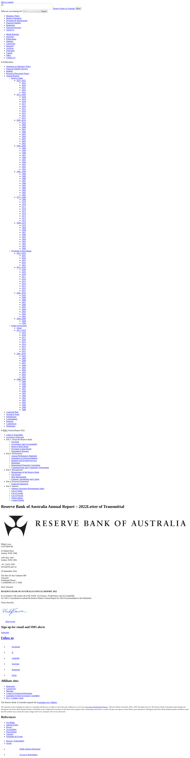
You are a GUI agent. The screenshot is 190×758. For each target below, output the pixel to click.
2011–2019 (21, 330)
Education (10, 51)
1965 (24, 237)
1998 (24, 153)
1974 (24, 213)
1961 (24, 246)
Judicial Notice (12, 725)
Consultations (11, 419)
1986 (24, 183)
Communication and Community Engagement (30, 467)
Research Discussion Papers (17, 73)
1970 (24, 225)
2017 (24, 104)
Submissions (11, 417)
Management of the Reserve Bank (25, 472)
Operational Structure (20, 451)
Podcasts (9, 421)
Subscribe (5, 632)
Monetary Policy (13, 16)
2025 (24, 83)
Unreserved (11, 689)
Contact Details (17, 500)
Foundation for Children (47, 702)
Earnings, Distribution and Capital (25, 479)
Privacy (9, 727)
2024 (24, 85)
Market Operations (13, 18)
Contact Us (10, 58)
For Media (10, 722)
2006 (24, 132)
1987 (24, 181)
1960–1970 (21, 223)
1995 (24, 160)
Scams (9, 743)
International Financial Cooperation (25, 465)
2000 (24, 148)
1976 (24, 209)
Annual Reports (12, 76)
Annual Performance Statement (24, 456)
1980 (24, 199)
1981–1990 (21, 171)
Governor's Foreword (15, 437)
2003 (24, 139)
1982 (24, 192)
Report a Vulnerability (15, 741)
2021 (24, 92)
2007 (24, 129)
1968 (24, 230)
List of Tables (16, 491)
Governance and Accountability (24, 444)
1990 (24, 174)
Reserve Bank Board (19, 446)
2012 (24, 115)
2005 (24, 134)
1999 (24, 150)
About (19, 328)
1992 (24, 167)
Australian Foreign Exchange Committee (23, 696)
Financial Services (13, 27)
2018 (24, 101)
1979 (24, 202)
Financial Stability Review (17, 69)
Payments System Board (21, 251)
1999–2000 (21, 319)
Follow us (7, 638)
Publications (11, 39)
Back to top (10, 621)
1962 (24, 244)
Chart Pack (10, 44)
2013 (24, 113)
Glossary (9, 734)
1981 (24, 195)
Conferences (11, 424)
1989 (24, 176)
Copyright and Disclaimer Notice (96, 707)
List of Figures (17, 495)
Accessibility (11, 729)
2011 (24, 118)
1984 (24, 188)
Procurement (11, 732)
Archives (10, 48)
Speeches (10, 37)
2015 (24, 108)
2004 (24, 136)
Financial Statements (19, 484)
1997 (24, 155)
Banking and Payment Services (24, 460)
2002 (24, 141)
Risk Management (18, 477)
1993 (24, 164)
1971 (24, 220)
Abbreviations (17, 498)
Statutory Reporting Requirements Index (27, 488)
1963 (24, 241)
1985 (24, 185)
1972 (24, 218)
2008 (24, 127)
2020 (24, 97)
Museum (9, 691)
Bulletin (9, 71)
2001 (24, 143)
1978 (24, 204)
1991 (24, 169)
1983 (24, 190)
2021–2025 (21, 80)
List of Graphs (17, 493)
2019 (24, 99)
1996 (24, 157)
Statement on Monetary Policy (18, 66)
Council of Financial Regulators (19, 693)
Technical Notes (12, 414)
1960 (24, 248)
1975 (24, 211)
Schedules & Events (14, 736)
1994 (24, 162)
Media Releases (12, 34)
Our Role (15, 442)
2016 (24, 106)
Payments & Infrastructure (17, 20)
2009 (24, 125)
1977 (24, 206)
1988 (24, 178)
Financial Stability (13, 23)
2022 (24, 90)
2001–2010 (21, 120)
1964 (24, 239)
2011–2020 (21, 94)
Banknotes (10, 25)
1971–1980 (21, 197)
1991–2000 (21, 146)
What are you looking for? (11, 11)
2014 (24, 111)
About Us (10, 30)
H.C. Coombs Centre (15, 698)
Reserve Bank (17, 78)
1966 (24, 234)
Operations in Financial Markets (24, 458)
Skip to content (7, 2)
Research (10, 46)
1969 (24, 227)
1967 (24, 232)
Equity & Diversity (19, 326)
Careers (9, 53)
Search (44, 11)
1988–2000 (21, 379)
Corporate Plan (12, 412)
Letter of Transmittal (14, 435)
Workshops (10, 426)
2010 (24, 122)
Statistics (9, 41)
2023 (24, 87)
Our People (16, 474)
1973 (24, 216)
